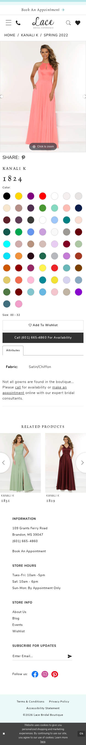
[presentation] (20, 463)
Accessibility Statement (43, 708)
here (42, 742)
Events (17, 625)
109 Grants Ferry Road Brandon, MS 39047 (30, 531)
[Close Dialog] (4, 734)
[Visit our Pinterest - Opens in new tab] (54, 674)
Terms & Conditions (30, 701)
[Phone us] (18, 23)
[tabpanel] (43, 96)
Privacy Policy (59, 701)
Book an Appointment (29, 551)
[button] (8, 22)
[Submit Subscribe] (68, 656)
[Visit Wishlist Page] (78, 22)
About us (19, 612)
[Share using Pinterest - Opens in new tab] (23, 158)
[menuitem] (8, 22)
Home (9, 35)
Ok (81, 734)
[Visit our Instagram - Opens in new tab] (45, 674)
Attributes (13, 350)
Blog (15, 618)
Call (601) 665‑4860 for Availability (43, 337)
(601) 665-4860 (25, 541)
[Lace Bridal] (43, 23)
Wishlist (18, 631)
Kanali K (29, 35)
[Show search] (68, 23)
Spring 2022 (56, 35)
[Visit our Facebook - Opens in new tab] (35, 674)
